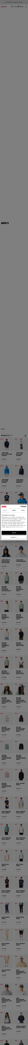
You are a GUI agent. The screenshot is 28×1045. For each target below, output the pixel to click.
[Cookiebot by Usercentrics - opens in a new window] (20, 506)
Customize (13, 537)
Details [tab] (14, 510)
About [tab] (22, 510)
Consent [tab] (5, 510)
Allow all (14, 532)
